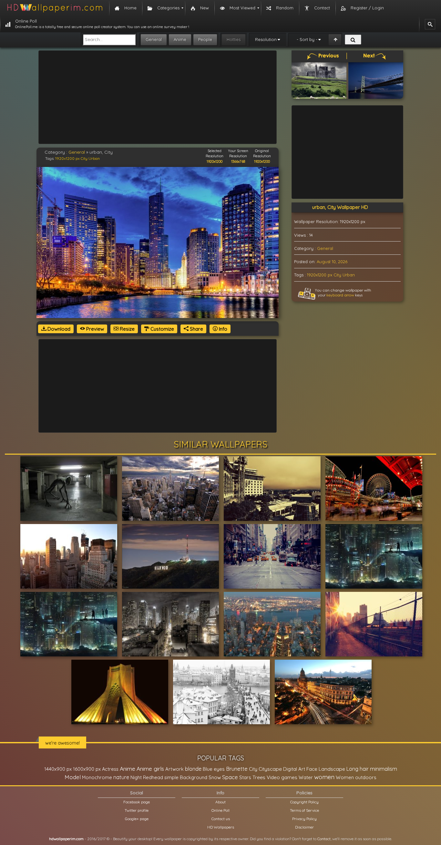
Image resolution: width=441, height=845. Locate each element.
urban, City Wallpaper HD (340, 207)
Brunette (237, 768)
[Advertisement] (157, 97)
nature (121, 777)
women (324, 777)
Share (196, 329)
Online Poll (220, 810)
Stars (245, 777)
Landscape (332, 769)
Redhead (153, 777)
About (220, 801)
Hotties (234, 39)
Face (311, 769)
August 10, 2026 (332, 261)
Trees (258, 777)
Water (306, 777)
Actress (110, 769)
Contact (324, 838)
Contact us (220, 818)
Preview (94, 329)
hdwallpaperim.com (66, 838)
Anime (180, 39)
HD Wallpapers (220, 827)
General (154, 39)
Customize (161, 329)
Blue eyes (214, 769)
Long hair (357, 769)
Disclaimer (304, 827)
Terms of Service (304, 810)
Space (230, 777)
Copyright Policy (304, 801)
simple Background (185, 777)
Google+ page (137, 818)
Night (136, 777)
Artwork (174, 769)
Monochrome (97, 777)
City (84, 158)
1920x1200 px (67, 158)
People (205, 39)
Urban (94, 158)
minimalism (383, 768)
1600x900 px (87, 769)
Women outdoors (356, 777)
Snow (215, 777)
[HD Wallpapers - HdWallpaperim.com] (54, 8)
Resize (126, 329)
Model (73, 777)
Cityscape (270, 769)
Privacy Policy (304, 818)
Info (222, 329)
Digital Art (294, 769)
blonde (193, 769)
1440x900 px (58, 769)
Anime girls (150, 768)
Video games (282, 777)
